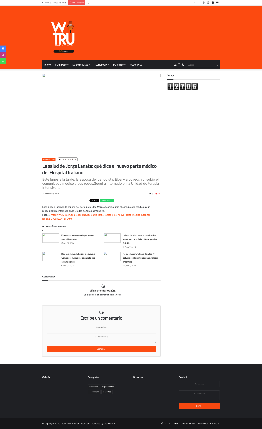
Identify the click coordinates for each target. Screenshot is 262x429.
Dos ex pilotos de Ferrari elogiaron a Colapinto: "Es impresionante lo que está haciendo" (78, 258)
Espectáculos (80, 65)
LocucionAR (109, 423)
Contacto (183, 377)
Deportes (118, 65)
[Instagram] (3, 55)
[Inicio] (63, 33)
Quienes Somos (188, 423)
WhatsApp (107, 200)
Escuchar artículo (68, 159)
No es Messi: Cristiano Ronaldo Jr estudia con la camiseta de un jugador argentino (140, 258)
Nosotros (138, 377)
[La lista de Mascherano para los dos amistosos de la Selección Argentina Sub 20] (112, 238)
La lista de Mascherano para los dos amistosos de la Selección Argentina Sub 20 (140, 239)
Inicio (47, 65)
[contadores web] (182, 89)
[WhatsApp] (3, 61)
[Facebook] (3, 49)
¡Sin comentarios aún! (103, 290)
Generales (61, 65)
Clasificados (202, 423)
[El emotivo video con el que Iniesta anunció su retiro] (50, 238)
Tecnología (100, 65)
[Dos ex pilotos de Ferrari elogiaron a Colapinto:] (50, 256)
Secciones (136, 65)
